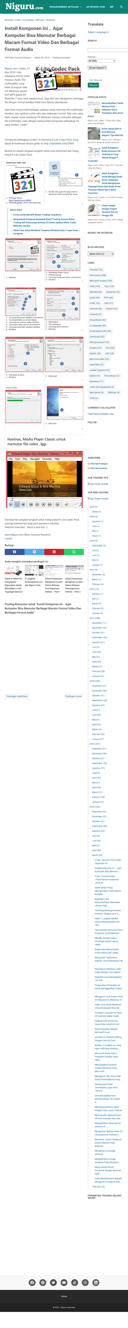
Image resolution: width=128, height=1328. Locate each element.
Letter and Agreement (102, 387)
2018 (94, 807)
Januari (97, 565)
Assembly (96, 364)
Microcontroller (99, 359)
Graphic (96, 348)
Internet (96, 308)
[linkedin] (95, 1282)
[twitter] (34, 552)
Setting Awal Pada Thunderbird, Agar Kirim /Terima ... (106, 1087)
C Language (98, 325)
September (99, 545)
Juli (95, 550)
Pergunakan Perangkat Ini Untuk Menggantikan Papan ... (108, 988)
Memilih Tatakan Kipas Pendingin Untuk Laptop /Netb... (106, 941)
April (96, 661)
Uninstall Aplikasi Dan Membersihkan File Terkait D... (107, 1098)
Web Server (97, 392)
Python (112, 308)
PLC (110, 348)
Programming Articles (64, 7)
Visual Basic (98, 320)
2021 (94, 618)
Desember (98, 574)
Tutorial (96, 269)
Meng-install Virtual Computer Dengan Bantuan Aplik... (108, 1170)
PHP (108, 297)
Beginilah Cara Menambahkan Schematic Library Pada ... (107, 902)
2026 (93, 507)
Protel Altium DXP (100, 331)
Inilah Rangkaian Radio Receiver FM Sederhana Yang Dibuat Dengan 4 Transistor (104, 154)
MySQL (95, 353)
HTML (95, 303)
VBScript (114, 392)
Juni (96, 526)
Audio (95, 297)
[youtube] (64, 1282)
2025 (93, 516)
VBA (108, 303)
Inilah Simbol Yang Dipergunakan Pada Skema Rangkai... (108, 890)
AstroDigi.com (95, 7)
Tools (94, 398)
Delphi (95, 376)
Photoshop (112, 376)
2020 (94, 681)
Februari (97, 584)
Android (96, 314)
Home (64, 1296)
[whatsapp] (74, 552)
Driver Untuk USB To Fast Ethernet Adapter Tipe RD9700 (112, 132)
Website (96, 292)
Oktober (97, 594)
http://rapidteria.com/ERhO (59, 143)
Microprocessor (99, 342)
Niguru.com (11, 68)
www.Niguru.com (14, 534)
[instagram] (85, 1282)
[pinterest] (54, 552)
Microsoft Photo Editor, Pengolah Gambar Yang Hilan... (106, 1056)
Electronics (98, 275)
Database (96, 381)
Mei (95, 531)
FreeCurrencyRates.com (101, 413)
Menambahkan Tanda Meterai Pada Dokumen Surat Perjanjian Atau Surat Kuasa (105, 110)
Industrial (113, 292)
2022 (94, 589)
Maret (96, 511)
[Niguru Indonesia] (24, 6)
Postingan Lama (73, 696)
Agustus (97, 521)
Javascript (97, 336)
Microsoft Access (101, 280)
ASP (109, 353)
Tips (109, 286)
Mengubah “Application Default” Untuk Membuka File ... (109, 960)
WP (112, 7)
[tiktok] (74, 1282)
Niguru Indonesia (68, 1307)
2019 (94, 744)
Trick (95, 286)
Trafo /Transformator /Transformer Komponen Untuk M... (107, 879)
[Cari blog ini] (121, 7)
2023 (93, 569)
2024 (93, 540)
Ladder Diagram (100, 370)
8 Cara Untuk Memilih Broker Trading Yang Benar (37, 214)
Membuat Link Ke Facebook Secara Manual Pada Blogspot (108, 1142)
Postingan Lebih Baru (17, 696)
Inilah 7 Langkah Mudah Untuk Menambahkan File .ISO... (107, 921)
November (99, 628)
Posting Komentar (61, 57)
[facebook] (15, 552)
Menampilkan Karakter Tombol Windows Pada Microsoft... (106, 1068)
